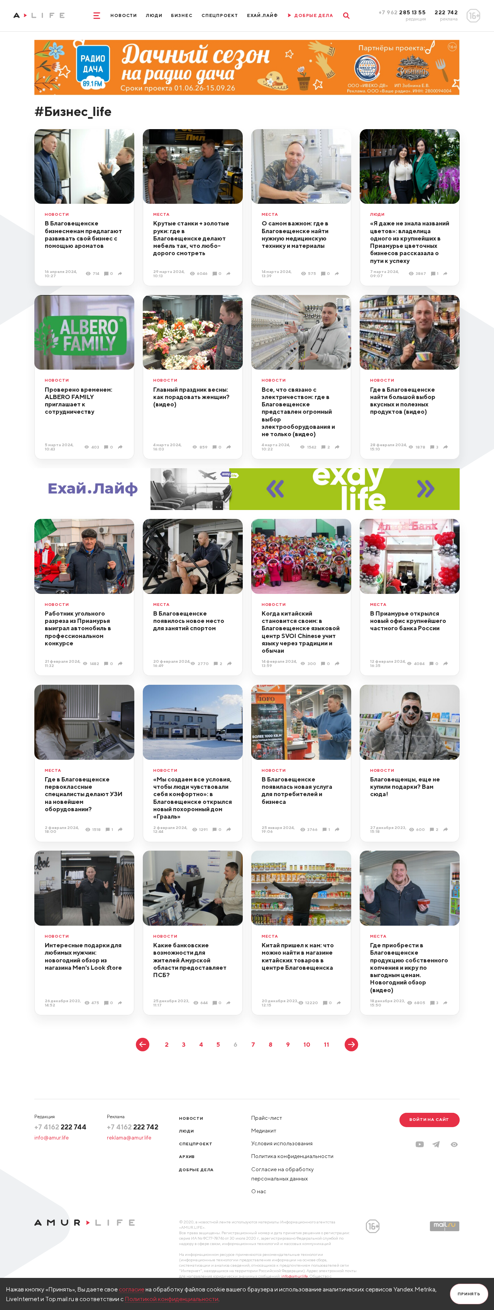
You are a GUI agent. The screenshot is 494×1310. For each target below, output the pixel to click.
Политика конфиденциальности (292, 1156)
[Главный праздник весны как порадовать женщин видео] (229, 447)
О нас (258, 1191)
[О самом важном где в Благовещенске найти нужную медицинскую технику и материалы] (338, 274)
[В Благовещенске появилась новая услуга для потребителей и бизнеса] (338, 829)
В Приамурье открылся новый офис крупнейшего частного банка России (408, 621)
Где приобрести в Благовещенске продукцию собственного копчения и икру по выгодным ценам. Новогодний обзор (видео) (409, 967)
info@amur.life (51, 1137)
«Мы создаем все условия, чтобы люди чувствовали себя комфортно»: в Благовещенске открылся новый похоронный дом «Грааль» (192, 798)
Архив (187, 1156)
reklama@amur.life (129, 1137)
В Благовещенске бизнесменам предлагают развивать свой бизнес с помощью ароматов (83, 234)
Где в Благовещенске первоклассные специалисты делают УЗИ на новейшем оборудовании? (83, 794)
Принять (469, 1293)
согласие (131, 1289)
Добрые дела (196, 1169)
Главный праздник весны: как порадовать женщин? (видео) (191, 397)
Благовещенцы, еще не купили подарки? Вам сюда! (405, 787)
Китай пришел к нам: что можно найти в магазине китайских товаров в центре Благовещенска (298, 956)
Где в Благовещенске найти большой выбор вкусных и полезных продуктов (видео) (402, 400)
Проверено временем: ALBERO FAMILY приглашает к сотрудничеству (78, 400)
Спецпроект (219, 15)
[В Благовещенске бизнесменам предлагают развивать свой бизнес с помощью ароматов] (121, 274)
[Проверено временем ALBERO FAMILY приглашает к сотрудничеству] (121, 447)
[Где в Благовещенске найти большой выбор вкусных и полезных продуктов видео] (446, 447)
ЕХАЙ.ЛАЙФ (262, 15)
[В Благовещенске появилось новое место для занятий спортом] (230, 663)
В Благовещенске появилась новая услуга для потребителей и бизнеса (297, 790)
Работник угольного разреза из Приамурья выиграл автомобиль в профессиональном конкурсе (78, 628)
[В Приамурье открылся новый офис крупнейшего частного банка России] (446, 663)
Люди (154, 15)
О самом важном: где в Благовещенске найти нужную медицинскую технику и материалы (295, 234)
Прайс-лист (266, 1118)
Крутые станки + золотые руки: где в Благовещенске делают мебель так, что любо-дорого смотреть (191, 238)
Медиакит (263, 1130)
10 (306, 1044)
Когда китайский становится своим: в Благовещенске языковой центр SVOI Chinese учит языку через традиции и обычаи (301, 632)
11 (326, 1044)
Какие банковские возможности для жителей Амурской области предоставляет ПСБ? (190, 960)
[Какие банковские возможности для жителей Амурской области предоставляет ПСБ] (229, 1003)
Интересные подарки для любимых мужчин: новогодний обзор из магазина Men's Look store (83, 956)
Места (161, 214)
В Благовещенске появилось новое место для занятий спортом (188, 621)
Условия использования (282, 1143)
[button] (454, 1144)
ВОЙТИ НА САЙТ (429, 1119)
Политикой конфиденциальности (171, 1298)
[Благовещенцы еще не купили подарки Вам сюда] (446, 829)
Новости (123, 15)
